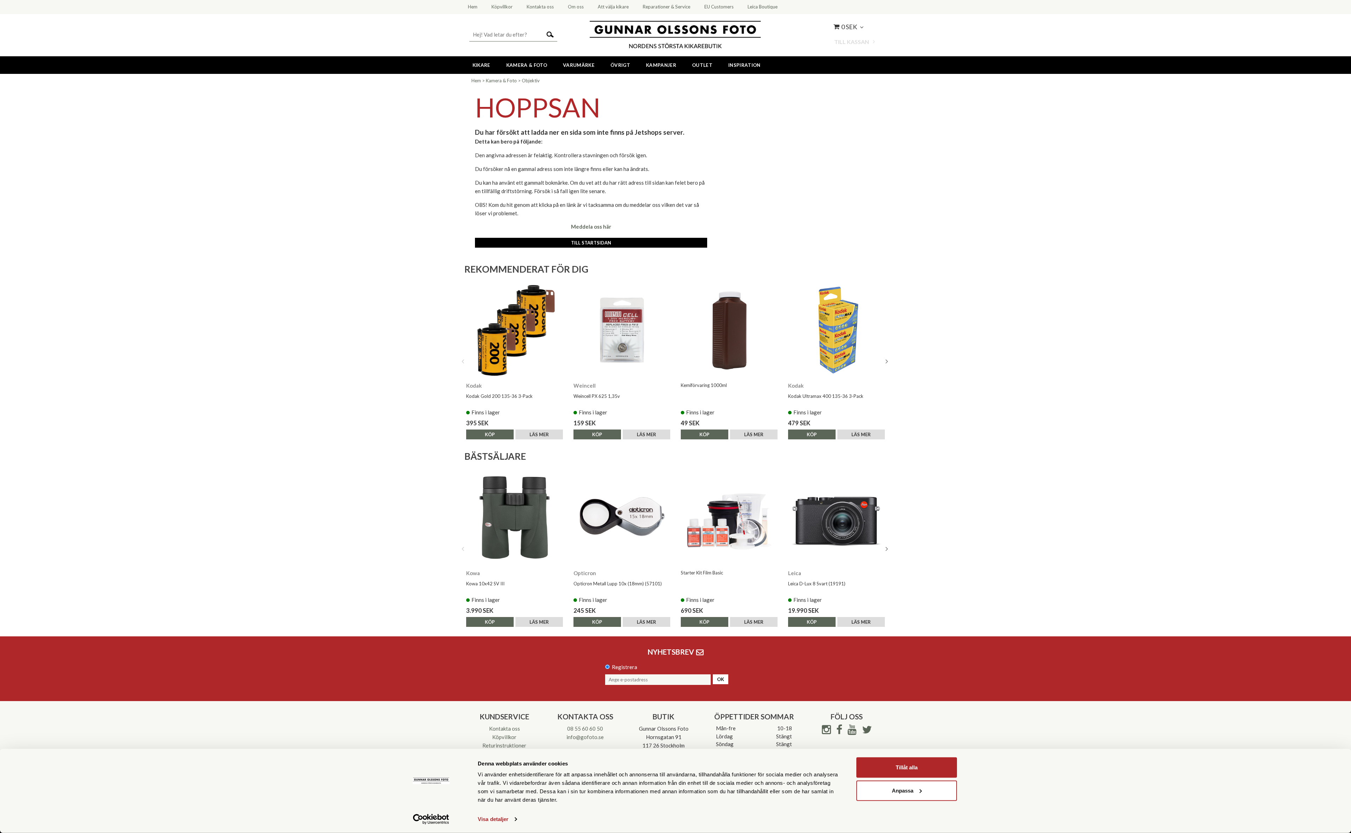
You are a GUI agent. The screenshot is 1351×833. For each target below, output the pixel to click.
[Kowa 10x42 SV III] (514, 517)
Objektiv (531, 80)
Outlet (702, 65)
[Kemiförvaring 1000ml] (729, 330)
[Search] (550, 34)
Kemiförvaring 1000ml (704, 385)
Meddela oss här (591, 226)
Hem (476, 80)
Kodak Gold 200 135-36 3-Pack (499, 396)
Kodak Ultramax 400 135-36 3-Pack (825, 396)
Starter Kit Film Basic (702, 573)
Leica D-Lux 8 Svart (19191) (816, 583)
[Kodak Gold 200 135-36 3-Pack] (514, 330)
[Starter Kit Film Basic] (729, 517)
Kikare (481, 65)
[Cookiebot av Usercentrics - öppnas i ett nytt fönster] (431, 819)
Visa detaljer (493, 819)
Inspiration (744, 65)
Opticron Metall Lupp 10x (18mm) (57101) (617, 583)
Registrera (624, 667)
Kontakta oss (504, 728)
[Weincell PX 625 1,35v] (621, 330)
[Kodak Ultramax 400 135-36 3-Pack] (836, 330)
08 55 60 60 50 (585, 728)
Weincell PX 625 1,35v (596, 396)
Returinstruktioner (504, 745)
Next (886, 361)
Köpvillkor (504, 737)
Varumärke (579, 65)
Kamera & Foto (526, 65)
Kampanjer (661, 65)
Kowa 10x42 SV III (485, 583)
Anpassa (902, 790)
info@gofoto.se (585, 737)
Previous (462, 361)
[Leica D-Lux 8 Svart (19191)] (836, 517)
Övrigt (620, 65)
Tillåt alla (907, 767)
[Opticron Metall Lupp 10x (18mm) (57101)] (621, 517)
